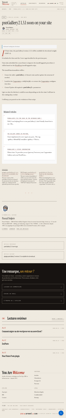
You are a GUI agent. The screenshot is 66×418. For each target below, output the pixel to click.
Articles (23, 3)
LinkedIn (12, 228)
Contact (4, 397)
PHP (10, 9)
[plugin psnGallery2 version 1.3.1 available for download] (11, 178)
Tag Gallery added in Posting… (18, 133)
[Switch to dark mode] (61, 413)
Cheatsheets (32, 3)
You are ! (5, 3)
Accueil (4, 9)
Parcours (36, 383)
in (6, 33)
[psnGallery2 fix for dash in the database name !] (48, 178)
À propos (5, 228)
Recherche (42, 3)
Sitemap (36, 397)
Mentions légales (39, 392)
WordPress (18, 65)
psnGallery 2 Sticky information (18, 149)
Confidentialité (38, 395)
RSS (3, 395)
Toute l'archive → (58, 318)
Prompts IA (37, 381)
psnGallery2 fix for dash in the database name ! (24, 118)
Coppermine (17, 81)
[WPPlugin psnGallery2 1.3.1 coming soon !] (30, 178)
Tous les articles (22, 228)
